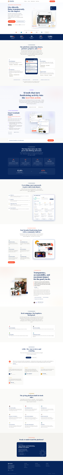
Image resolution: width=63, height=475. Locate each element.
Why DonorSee (33, 1)
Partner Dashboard (37, 464)
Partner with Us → (11, 262)
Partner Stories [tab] (34, 357)
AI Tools (29, 1)
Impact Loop (25, 467)
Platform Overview (26, 464)
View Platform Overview (20, 21)
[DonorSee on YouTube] (12, 470)
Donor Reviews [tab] (28, 357)
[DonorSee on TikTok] (9, 470)
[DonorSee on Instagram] (11, 470)
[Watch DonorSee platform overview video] (44, 18)
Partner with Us (52, 1)
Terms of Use (49, 473)
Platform (25, 1)
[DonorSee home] (11, 1)
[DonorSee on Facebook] (8, 470)
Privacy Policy (53, 473)
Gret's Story (37, 1)
